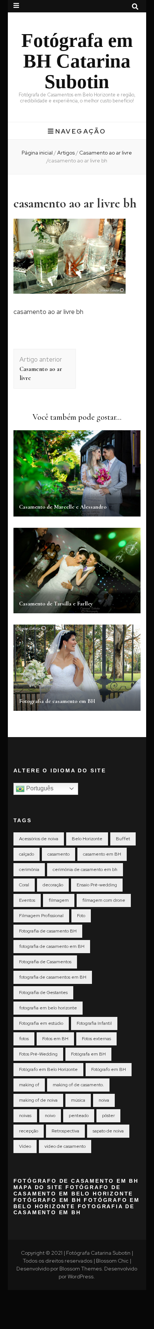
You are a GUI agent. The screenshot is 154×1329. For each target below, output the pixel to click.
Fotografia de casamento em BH (57, 701)
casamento (58, 854)
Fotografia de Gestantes (43, 993)
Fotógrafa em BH (88, 1054)
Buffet (123, 839)
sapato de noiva (108, 1131)
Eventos (27, 900)
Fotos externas (96, 1039)
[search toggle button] (135, 6)
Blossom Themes (80, 1268)
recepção (28, 1131)
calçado (26, 854)
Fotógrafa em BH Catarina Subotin (77, 61)
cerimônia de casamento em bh (85, 869)
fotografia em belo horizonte (48, 1008)
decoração (53, 885)
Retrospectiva (65, 1131)
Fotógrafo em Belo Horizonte (48, 1069)
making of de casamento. (78, 1085)
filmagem (59, 900)
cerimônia (29, 869)
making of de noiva (38, 1100)
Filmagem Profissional (41, 916)
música (78, 1100)
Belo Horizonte (87, 839)
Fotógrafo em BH (108, 1069)
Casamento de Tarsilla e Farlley (56, 603)
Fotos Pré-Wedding (38, 1054)
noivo (50, 1116)
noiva (104, 1100)
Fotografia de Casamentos (45, 962)
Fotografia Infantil (94, 1023)
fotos (24, 1039)
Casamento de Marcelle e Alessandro (63, 506)
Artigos (66, 152)
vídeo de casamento (65, 1146)
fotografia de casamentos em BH (52, 977)
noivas (25, 1116)
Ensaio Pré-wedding (97, 885)
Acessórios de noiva (38, 839)
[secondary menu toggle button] (16, 5)
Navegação (80, 131)
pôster (108, 1116)
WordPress (80, 1276)
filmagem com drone (103, 900)
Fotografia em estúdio (41, 1023)
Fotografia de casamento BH (48, 931)
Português (39, 788)
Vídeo (25, 1146)
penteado (79, 1116)
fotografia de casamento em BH (51, 946)
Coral (24, 885)
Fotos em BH (55, 1039)
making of (29, 1085)
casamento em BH (102, 854)
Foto (81, 916)
